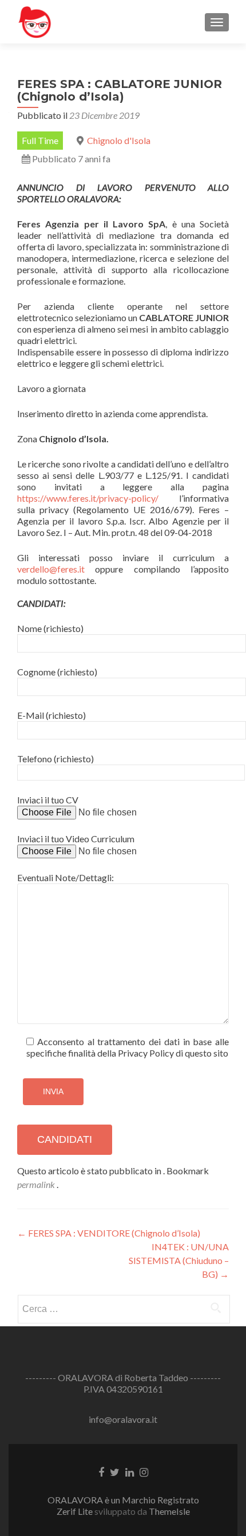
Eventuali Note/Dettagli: (65, 877)
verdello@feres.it (51, 568)
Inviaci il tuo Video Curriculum (75, 838)
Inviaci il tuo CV (47, 799)
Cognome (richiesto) (57, 671)
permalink (37, 1184)
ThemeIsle (169, 1511)
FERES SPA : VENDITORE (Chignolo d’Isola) (108, 1232)
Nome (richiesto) (50, 628)
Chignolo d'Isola (118, 140)
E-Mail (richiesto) (51, 715)
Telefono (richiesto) (55, 758)
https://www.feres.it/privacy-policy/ (87, 498)
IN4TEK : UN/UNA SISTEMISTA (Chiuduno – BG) (179, 1260)
